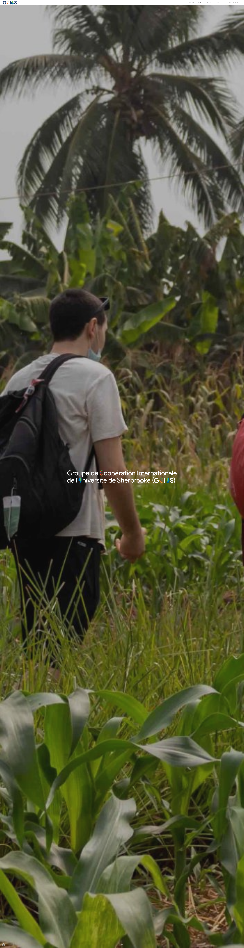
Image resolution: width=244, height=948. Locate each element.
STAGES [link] (199, 3)
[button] (241, 2)
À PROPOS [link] (219, 3)
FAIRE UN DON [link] (233, 3)
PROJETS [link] (208, 3)
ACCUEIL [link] (191, 3)
